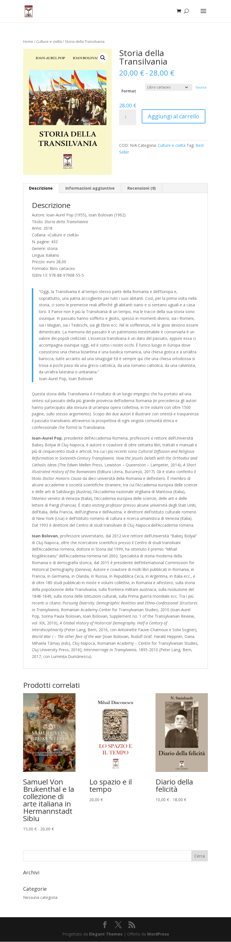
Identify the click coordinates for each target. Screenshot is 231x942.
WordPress (158, 934)
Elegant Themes (106, 934)
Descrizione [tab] (41, 188)
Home (28, 41)
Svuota (201, 87)
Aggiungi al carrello (173, 116)
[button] (103, 58)
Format (128, 91)
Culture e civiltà (49, 41)
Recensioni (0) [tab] (141, 188)
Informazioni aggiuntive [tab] (90, 188)
